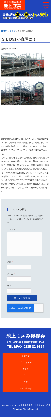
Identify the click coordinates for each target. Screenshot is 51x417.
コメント (11, 229)
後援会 (25, 369)
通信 (25, 382)
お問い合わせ (25, 388)
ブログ (25, 375)
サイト (10, 286)
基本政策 (25, 356)
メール (10, 274)
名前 (9, 262)
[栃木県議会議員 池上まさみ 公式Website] (12, 3)
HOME (4, 31)
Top (44, 410)
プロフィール (25, 362)
